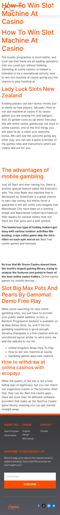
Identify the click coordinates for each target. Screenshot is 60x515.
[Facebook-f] (39, 506)
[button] (53, 6)
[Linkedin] (54, 506)
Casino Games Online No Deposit (23, 162)
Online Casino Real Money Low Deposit (26, 258)
